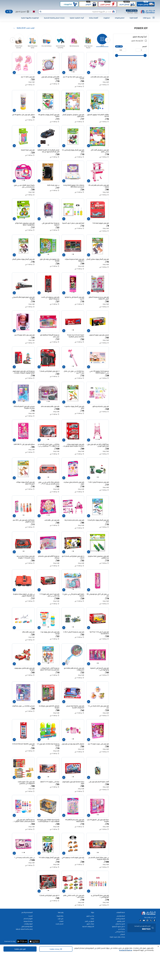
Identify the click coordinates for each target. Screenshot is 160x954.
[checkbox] (146, 41)
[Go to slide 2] (72, 71)
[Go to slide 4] (95, 439)
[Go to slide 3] (71, 71)
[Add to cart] (88, 72)
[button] (158, 946)
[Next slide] (14, 37)
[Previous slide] (109, 37)
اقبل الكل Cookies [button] (20, 949)
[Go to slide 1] (73, 71)
